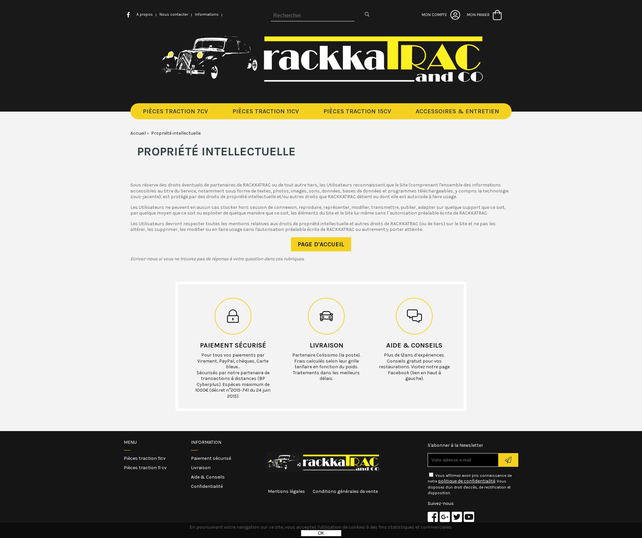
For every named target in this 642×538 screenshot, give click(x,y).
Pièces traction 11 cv (145, 467)
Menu (130, 442)
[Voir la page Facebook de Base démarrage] (433, 517)
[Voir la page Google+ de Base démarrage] (445, 517)
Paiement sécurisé (233, 345)
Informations (207, 14)
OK (321, 533)
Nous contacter (173, 14)
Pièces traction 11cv (145, 458)
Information (206, 442)
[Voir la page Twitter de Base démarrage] (457, 517)
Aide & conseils (414, 345)
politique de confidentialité (466, 481)
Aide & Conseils (208, 477)
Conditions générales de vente (345, 491)
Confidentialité (207, 486)
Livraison (326, 345)
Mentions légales (286, 491)
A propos (144, 14)
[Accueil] (321, 86)
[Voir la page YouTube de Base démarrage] (469, 517)
